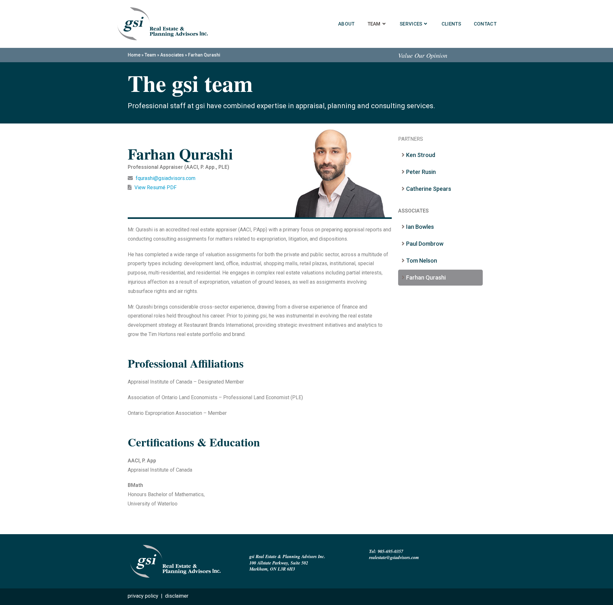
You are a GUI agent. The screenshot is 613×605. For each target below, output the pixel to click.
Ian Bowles (420, 226)
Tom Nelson (421, 260)
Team (150, 54)
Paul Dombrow (424, 243)
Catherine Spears (428, 188)
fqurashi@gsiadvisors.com (165, 178)
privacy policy (143, 596)
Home (134, 54)
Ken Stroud (420, 155)
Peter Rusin (421, 171)
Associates (172, 54)
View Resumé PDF (155, 187)
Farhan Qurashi (426, 277)
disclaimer (176, 596)
